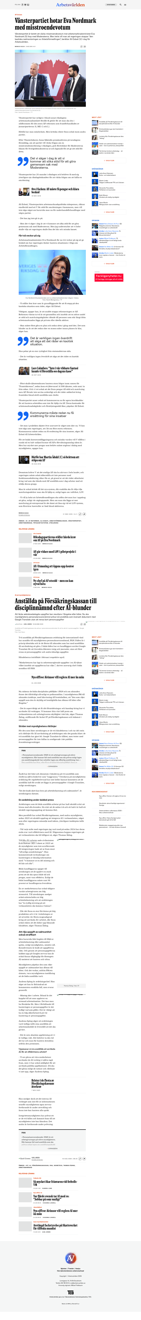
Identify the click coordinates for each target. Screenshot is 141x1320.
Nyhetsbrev (111, 4)
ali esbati (44, 521)
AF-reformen (34, 521)
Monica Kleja (20, 46)
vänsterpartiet (75, 521)
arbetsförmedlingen (58, 521)
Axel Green (28, 624)
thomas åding (69, 1165)
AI (30, 1165)
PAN (51, 1165)
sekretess (58, 1165)
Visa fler (110, 160)
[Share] (84, 46)
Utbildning (53, 523)
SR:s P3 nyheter (29, 840)
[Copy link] (81, 46)
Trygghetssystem (41, 523)
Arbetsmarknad (26, 523)
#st (27, 1165)
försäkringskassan (40, 1165)
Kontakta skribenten (24, 515)
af (27, 521)
